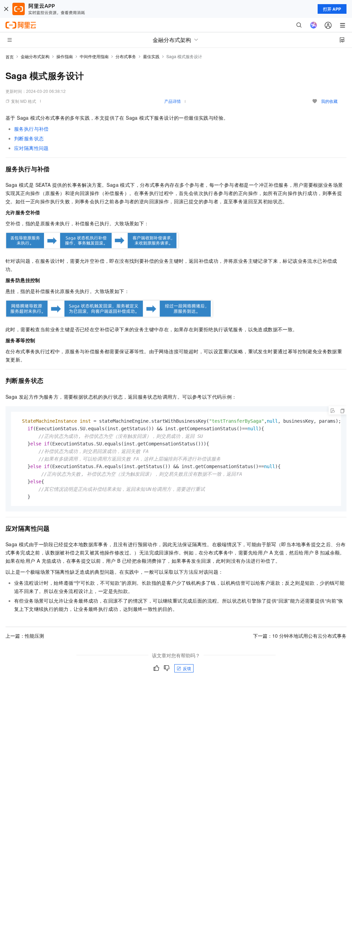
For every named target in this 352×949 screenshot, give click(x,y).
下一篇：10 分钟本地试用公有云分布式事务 (299, 635)
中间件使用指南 (94, 56)
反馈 (187, 668)
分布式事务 (126, 56)
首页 (10, 57)
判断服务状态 (29, 138)
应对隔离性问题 (31, 147)
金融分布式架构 (35, 56)
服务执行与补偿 (31, 128)
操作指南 (64, 56)
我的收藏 (329, 101)
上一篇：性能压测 (25, 635)
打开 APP (332, 9)
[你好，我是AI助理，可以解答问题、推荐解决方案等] (313, 25)
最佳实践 (151, 56)
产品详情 (172, 101)
